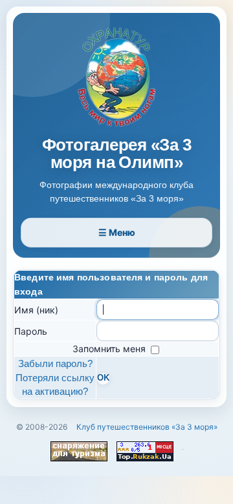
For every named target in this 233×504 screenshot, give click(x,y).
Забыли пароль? (55, 363)
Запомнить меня (110, 348)
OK (103, 378)
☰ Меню (116, 232)
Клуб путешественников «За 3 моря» (146, 427)
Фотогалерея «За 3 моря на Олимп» (116, 154)
